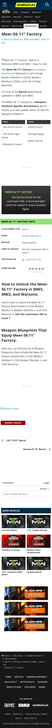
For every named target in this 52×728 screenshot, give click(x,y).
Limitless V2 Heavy (11, 550)
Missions (17, 17)
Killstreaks (6, 21)
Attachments (31, 26)
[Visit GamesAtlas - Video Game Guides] (40, 705)
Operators (6, 17)
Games (42, 687)
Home (8, 677)
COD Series (29, 687)
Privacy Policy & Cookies (36, 714)
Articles (43, 26)
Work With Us (30, 718)
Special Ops (16, 26)
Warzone (42, 682)
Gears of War (14, 687)
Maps (15, 12)
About (7, 714)
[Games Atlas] (26, 5)
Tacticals (43, 21)
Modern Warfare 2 (31, 235)
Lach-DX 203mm (9, 530)
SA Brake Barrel (34, 572)
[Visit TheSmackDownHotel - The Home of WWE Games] (10, 705)
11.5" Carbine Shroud (37, 530)
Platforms (28, 17)
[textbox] (26, 495)
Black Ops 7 (11, 682)
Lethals (33, 21)
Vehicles (5, 26)
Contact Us (18, 714)
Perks (37, 17)
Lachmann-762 (33, 259)
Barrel (25, 229)
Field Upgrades (20, 21)
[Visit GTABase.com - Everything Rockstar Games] (24, 705)
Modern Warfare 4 (37, 677)
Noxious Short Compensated (33, 551)
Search (18, 718)
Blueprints (37, 12)
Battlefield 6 (27, 682)
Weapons (25, 12)
